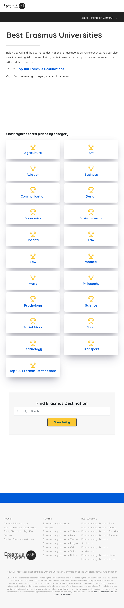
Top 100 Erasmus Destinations (40, 69)
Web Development (63, 594)
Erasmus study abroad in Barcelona (100, 531)
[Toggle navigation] (116, 6)
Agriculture (33, 153)
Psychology (33, 305)
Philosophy (91, 284)
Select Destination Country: (98, 17)
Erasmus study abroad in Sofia (59, 551)
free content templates (103, 591)
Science (91, 305)
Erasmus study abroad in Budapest (100, 535)
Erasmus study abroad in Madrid (98, 527)
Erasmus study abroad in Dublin (60, 555)
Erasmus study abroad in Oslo (59, 547)
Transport (91, 349)
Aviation (33, 175)
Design (91, 196)
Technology (33, 349)
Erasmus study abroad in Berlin (59, 535)
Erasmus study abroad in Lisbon (98, 555)
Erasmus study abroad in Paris (97, 523)
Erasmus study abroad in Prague (60, 543)
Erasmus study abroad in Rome (98, 559)
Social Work (32, 327)
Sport (91, 327)
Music (33, 284)
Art (91, 153)
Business (91, 175)
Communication (33, 196)
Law (91, 240)
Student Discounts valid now (19, 539)
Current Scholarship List (16, 523)
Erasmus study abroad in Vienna (60, 539)
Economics (33, 218)
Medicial (91, 262)
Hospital (33, 240)
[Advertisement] (62, 105)
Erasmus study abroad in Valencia (61, 531)
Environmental (91, 218)
